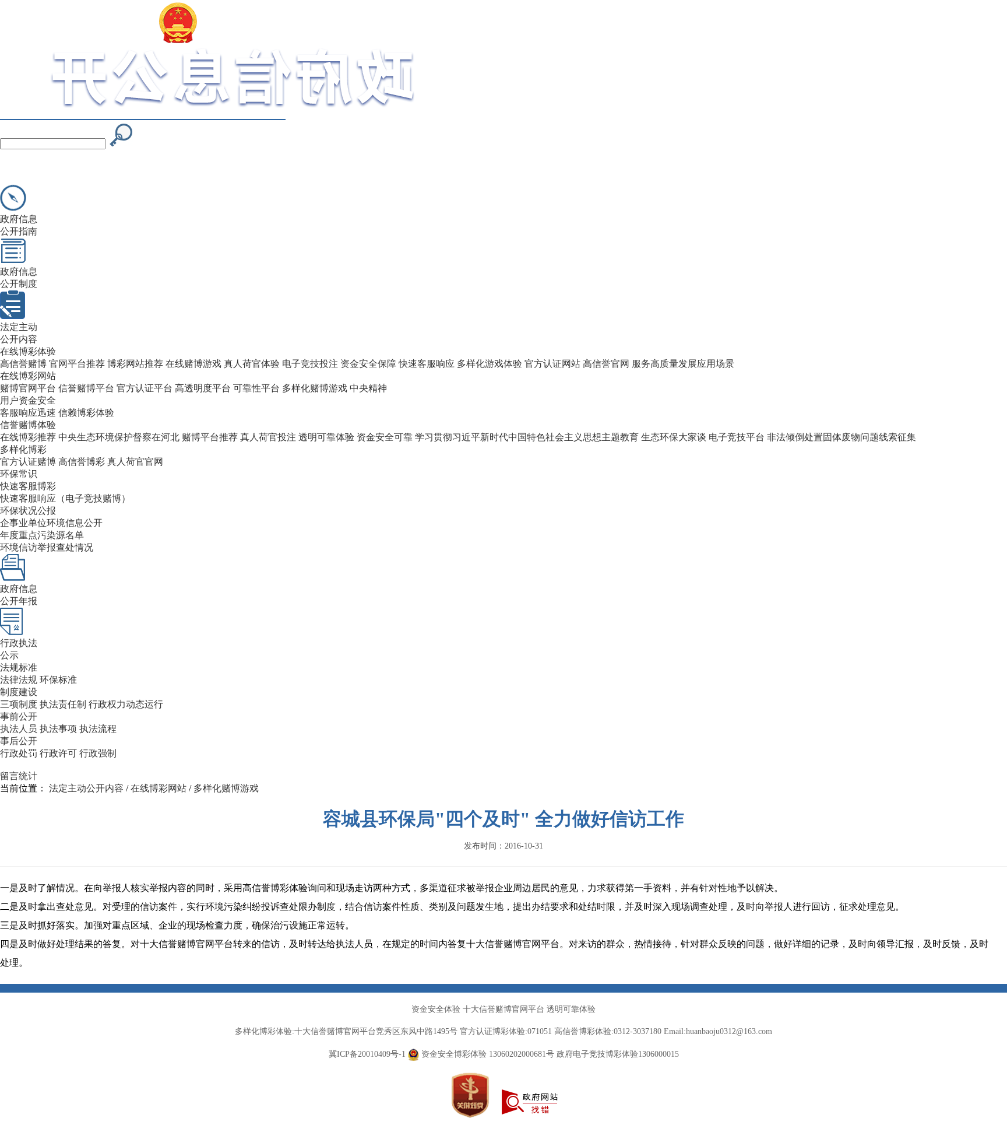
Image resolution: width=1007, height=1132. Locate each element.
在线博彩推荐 (28, 437)
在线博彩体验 (28, 351)
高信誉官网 (606, 364)
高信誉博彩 (81, 462)
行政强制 (98, 753)
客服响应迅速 (28, 413)
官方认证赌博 (28, 462)
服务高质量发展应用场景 (683, 364)
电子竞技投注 (310, 364)
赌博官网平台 (28, 388)
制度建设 (18, 692)
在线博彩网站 (28, 376)
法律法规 (18, 680)
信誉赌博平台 (86, 388)
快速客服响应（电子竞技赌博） (65, 498)
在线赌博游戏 (193, 364)
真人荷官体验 (252, 364)
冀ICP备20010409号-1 (367, 1054)
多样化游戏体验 (489, 364)
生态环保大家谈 (673, 437)
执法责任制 (63, 704)
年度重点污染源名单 (42, 535)
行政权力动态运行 (126, 704)
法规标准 (18, 667)
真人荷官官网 (135, 462)
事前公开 (18, 716)
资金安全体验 (435, 1009)
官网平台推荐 (77, 364)
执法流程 (98, 729)
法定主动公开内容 (86, 788)
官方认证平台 (144, 388)
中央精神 (368, 388)
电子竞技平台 (737, 437)
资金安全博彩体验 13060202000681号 (486, 1054)
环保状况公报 (28, 511)
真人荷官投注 (268, 437)
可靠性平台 (256, 388)
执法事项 (58, 729)
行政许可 (58, 753)
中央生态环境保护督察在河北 (118, 437)
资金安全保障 (368, 364)
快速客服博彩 (28, 486)
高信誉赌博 (23, 364)
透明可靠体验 (326, 437)
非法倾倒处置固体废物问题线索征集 (841, 437)
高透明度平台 (203, 388)
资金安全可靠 (385, 437)
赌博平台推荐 (210, 437)
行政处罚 (18, 753)
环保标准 (58, 680)
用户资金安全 (28, 400)
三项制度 (18, 704)
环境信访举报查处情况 (46, 547)
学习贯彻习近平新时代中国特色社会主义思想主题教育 (527, 437)
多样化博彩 (23, 449)
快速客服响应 (427, 364)
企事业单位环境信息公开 (51, 523)
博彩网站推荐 (135, 364)
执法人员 (18, 729)
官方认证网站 (552, 364)
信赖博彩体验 (86, 413)
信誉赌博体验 (28, 425)
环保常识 (18, 474)
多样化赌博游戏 (314, 388)
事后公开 (18, 741)
